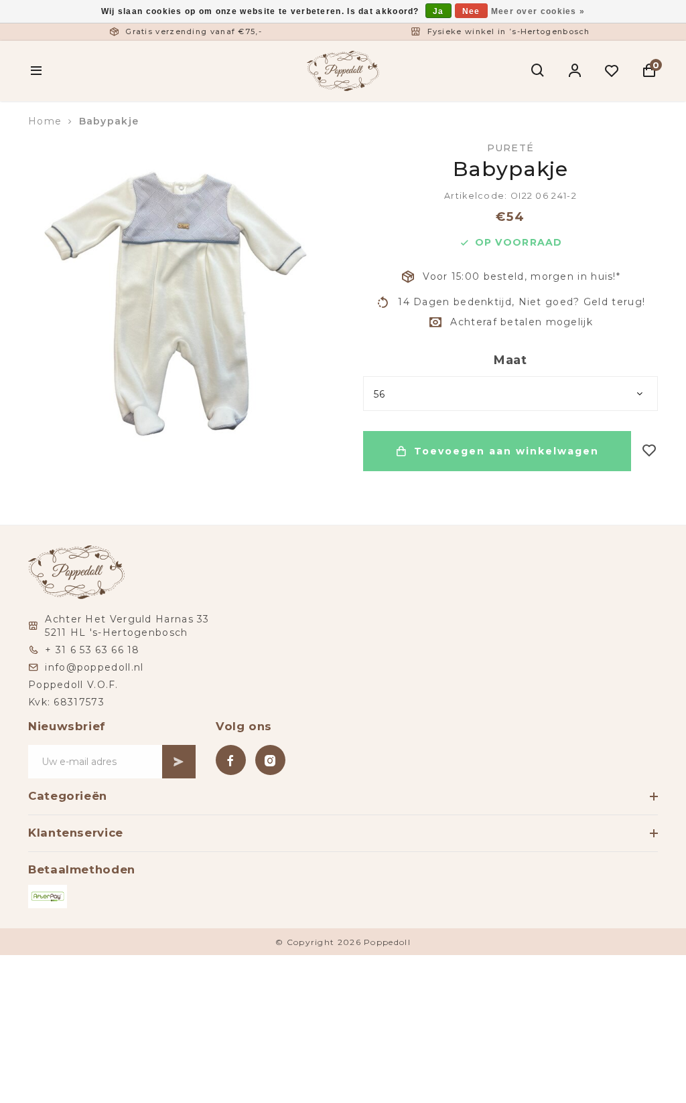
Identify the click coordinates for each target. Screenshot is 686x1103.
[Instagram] (270, 760)
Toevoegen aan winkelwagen (506, 451)
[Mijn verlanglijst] (612, 71)
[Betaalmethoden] (47, 896)
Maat (510, 360)
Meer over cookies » (538, 11)
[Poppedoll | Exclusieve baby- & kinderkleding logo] (343, 70)
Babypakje (109, 121)
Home (45, 121)
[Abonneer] (179, 761)
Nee (471, 11)
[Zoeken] (538, 71)
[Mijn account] (575, 71)
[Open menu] (36, 71)
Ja (438, 11)
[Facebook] (231, 760)
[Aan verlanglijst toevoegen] (649, 451)
